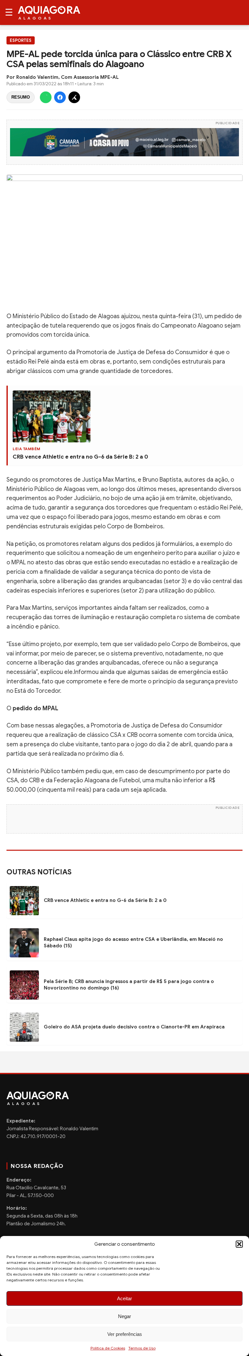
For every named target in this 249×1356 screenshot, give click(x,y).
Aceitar (124, 1298)
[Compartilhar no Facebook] (60, 97)
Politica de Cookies (107, 1348)
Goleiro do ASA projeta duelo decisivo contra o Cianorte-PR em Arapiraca (134, 1027)
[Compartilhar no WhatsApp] (46, 97)
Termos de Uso (142, 1348)
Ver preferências (124, 1334)
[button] (239, 1244)
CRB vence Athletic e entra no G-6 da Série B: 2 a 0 (80, 456)
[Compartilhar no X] (74, 97)
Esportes (20, 40)
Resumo (20, 97)
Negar (124, 1316)
